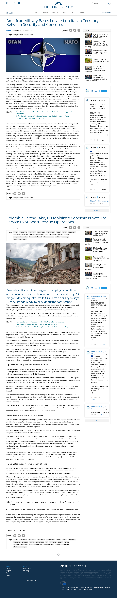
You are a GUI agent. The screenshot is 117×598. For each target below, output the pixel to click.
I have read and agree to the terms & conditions (59, 313)
